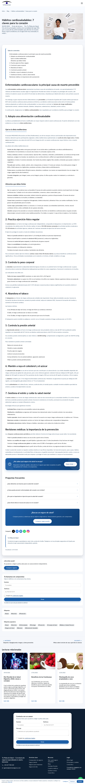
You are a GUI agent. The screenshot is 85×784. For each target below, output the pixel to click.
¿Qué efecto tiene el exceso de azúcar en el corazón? (23, 502)
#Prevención (22, 613)
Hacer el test (69, 464)
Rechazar (72, 781)
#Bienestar (19, 628)
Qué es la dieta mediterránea (18, 58)
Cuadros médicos (53, 768)
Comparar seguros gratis (42, 521)
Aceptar (80, 781)
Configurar (65, 781)
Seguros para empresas (35, 764)
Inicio (3, 11)
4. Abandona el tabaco (15, 67)
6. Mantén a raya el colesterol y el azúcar (21, 72)
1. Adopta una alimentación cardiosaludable (22, 56)
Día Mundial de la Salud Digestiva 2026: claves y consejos (12, 679)
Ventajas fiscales (52, 766)
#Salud (7, 613)
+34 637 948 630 (9, 765)
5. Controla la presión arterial (17, 70)
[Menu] (82, 3)
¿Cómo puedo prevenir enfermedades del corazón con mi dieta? (26, 490)
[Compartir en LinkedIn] (20, 531)
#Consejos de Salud (52, 625)
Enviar (42, 599)
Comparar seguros (11, 567)
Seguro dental (33, 762)
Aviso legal (70, 760)
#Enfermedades (23, 625)
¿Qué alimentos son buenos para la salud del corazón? (23, 483)
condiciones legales (17, 595)
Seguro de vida (33, 766)
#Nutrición (14, 613)
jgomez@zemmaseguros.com (12, 768)
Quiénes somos (52, 770)
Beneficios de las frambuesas (41, 677)
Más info (10, 782)
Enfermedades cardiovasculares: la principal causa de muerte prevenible (30, 54)
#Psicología (33, 625)
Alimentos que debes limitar (18, 60)
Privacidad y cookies (73, 762)
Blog (8, 11)
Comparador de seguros (36, 760)
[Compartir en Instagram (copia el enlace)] (28, 531)
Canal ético (51, 772)
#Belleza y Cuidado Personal (67, 625)
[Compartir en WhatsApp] (24, 531)
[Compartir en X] (13, 531)
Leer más (6, 701)
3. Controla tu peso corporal (17, 65)
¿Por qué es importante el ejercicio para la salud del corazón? (25, 496)
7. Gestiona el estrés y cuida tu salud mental (22, 74)
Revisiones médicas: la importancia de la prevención (24, 77)
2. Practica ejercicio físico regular (19, 63)
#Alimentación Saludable (31, 628)
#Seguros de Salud (9, 628)
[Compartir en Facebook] (17, 531)
